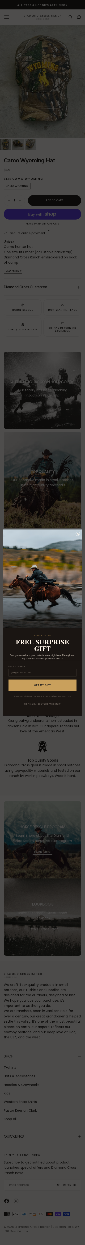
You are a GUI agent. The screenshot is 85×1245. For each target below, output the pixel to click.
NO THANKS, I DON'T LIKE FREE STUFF (42, 704)
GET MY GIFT (42, 685)
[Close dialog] (78, 534)
